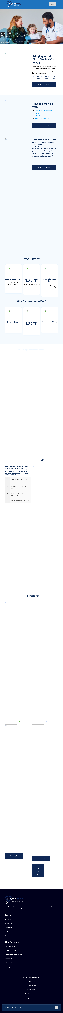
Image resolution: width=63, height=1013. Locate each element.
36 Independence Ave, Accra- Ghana (31, 994)
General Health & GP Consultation (43, 110)
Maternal (37, 121)
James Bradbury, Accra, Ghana (31, 403)
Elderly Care (38, 113)
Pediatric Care (38, 115)
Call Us (53, 4)
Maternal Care (8, 958)
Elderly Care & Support (10, 962)
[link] (18, 480)
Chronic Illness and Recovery (12, 971)
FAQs (6, 931)
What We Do (8, 923)
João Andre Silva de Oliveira (31, 373)
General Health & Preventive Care (13, 954)
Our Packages (8, 927)
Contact (7, 935)
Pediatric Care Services (11, 950)
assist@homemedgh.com (31, 998)
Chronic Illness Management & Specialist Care (46, 118)
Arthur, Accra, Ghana (31, 451)
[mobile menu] (44, 4)
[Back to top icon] (56, 1007)
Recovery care (8, 967)
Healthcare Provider (10, 946)
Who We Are (8, 919)
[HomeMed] (14, 4)
